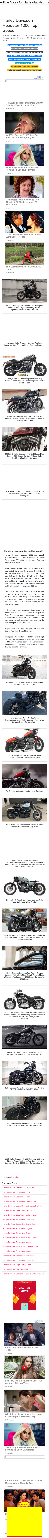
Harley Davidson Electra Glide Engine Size (19, 1224)
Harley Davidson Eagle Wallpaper (15, 1269)
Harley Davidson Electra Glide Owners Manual (20, 1246)
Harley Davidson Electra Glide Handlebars (18, 1260)
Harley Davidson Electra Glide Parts (16, 1197)
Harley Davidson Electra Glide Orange (17, 1233)
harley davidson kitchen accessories (24, 66)
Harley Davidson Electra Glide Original (17, 1228)
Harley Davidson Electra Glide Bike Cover (18, 1255)
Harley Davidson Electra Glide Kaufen (17, 1251)
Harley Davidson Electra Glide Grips (16, 1192)
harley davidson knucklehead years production (24, 45)
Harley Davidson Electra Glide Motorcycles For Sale (22, 1206)
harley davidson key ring (24, 63)
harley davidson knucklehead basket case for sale (24, 52)
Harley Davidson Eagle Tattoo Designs (17, 1210)
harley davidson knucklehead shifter (24, 48)
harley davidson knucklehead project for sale (24, 70)
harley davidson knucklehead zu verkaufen (24, 59)
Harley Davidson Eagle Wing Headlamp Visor (20, 1215)
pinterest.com (15, 1177)
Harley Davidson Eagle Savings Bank (17, 1264)
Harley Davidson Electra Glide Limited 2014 (19, 1187)
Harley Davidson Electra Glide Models (17, 1242)
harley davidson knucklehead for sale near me (25, 56)
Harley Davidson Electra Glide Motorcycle (18, 1219)
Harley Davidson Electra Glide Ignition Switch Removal (23, 1274)
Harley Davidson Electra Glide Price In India (19, 1237)
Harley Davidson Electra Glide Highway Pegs (20, 1201)
